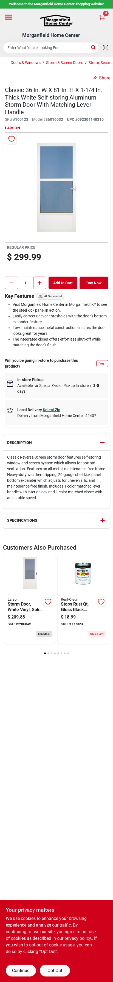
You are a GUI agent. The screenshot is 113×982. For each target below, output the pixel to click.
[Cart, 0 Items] (102, 17)
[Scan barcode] (105, 47)
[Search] (94, 47)
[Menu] (8, 17)
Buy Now (93, 283)
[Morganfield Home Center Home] (56, 20)
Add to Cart (63, 283)
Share (104, 78)
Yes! (102, 363)
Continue (20, 970)
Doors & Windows (26, 62)
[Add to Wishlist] (11, 139)
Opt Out (54, 970)
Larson (12, 128)
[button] (56, 443)
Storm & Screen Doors (64, 62)
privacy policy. (78, 938)
